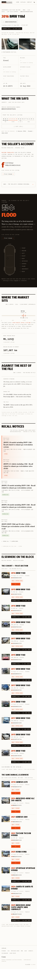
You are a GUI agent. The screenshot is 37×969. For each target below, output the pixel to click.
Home (17, 2)
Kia (9, 950)
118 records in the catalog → (12, 767)
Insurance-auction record (11, 10)
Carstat (4, 957)
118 (29, 10)
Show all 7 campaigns (10, 541)
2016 (3, 11)
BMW (24, 10)
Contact (29, 2)
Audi (25, 950)
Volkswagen (5, 953)
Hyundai (4, 950)
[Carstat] (7, 2)
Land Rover (13, 953)
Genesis (31, 950)
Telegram (27, 964)
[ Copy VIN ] (18, 126)
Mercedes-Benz (15, 950)
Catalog (23, 2)
